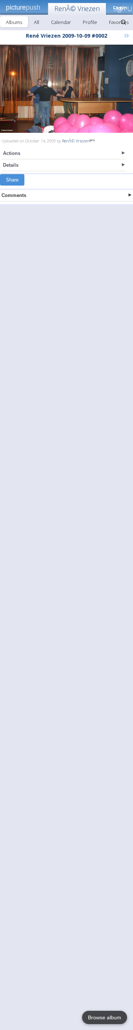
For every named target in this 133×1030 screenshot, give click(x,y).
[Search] (123, 22)
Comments (13, 195)
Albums (14, 22)
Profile (90, 22)
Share (12, 180)
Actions (11, 153)
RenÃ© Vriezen (77, 8)
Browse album (104, 1017)
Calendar (61, 22)
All (36, 22)
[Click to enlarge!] (66, 89)
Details (10, 165)
